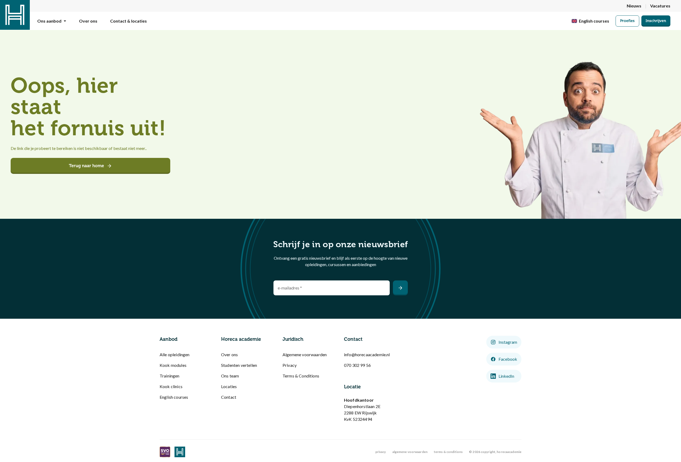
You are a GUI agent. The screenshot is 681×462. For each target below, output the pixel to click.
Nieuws (634, 5)
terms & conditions (448, 452)
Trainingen (170, 375)
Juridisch (293, 339)
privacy (380, 452)
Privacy (290, 365)
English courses (174, 397)
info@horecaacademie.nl (367, 354)
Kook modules (173, 365)
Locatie (352, 387)
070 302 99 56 (357, 365)
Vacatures (660, 5)
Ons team (230, 375)
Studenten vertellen (239, 365)
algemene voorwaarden (409, 452)
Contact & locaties (128, 20)
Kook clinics (171, 386)
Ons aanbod (49, 20)
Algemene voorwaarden (305, 354)
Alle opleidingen (175, 354)
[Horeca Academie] (15, 15)
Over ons (88, 20)
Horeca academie (241, 339)
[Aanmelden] (400, 287)
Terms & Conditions (301, 375)
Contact (228, 397)
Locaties (229, 386)
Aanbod (168, 339)
